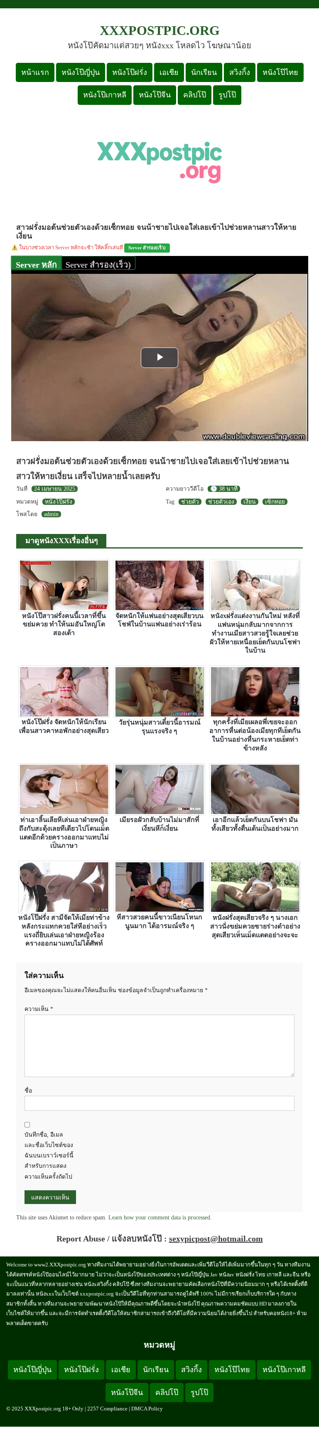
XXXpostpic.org (160, 30)
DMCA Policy (147, 1408)
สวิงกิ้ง (239, 72)
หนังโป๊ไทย (280, 72)
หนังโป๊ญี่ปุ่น (80, 72)
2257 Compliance (107, 1408)
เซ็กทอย (275, 502)
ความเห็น (39, 1009)
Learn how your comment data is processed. (160, 1217)
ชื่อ (28, 1090)
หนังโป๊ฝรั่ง (129, 72)
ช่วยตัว (190, 502)
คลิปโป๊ (194, 95)
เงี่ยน (249, 502)
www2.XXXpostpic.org (60, 1264)
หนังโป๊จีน (155, 95)
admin (51, 514)
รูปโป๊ (227, 95)
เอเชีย (169, 72)
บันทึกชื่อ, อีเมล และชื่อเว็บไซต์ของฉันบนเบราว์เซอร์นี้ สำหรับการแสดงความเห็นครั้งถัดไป (49, 1156)
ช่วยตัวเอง (221, 502)
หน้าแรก (35, 72)
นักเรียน (204, 72)
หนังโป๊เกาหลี (104, 95)
